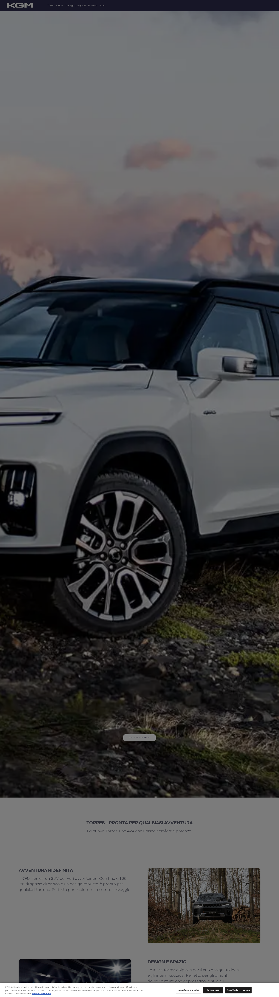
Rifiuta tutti (213, 989)
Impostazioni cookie (188, 989)
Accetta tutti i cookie (238, 989)
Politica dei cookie (41, 993)
